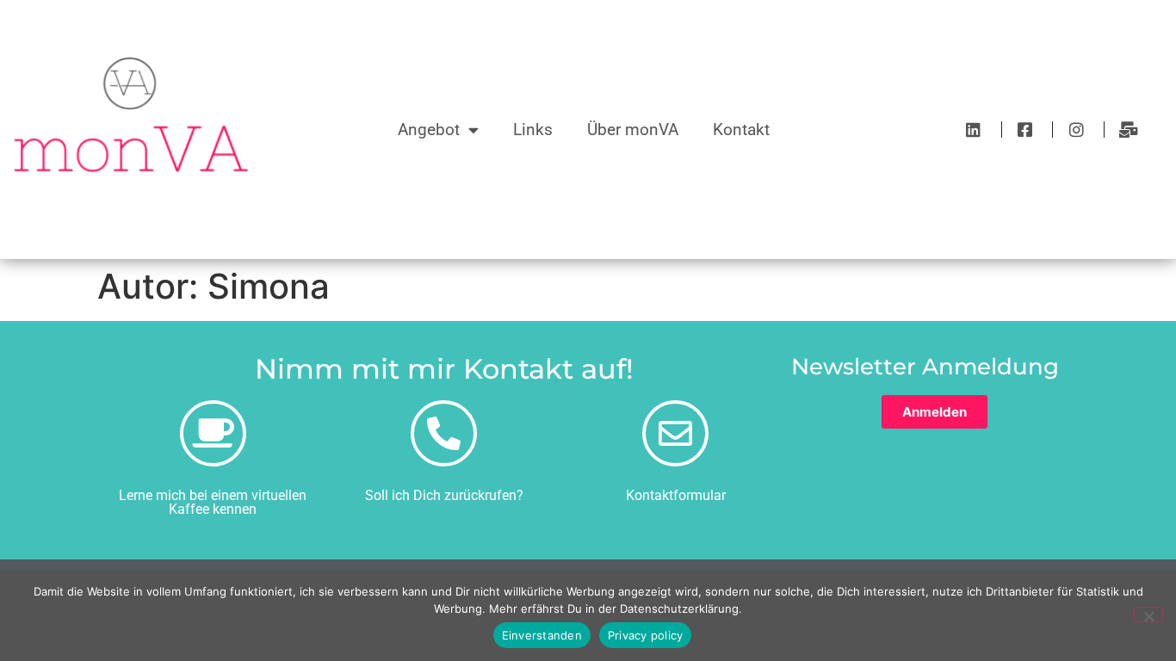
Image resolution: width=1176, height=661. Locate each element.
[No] (1148, 614)
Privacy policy (646, 635)
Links (533, 129)
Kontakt (741, 129)
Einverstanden (542, 635)
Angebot (429, 129)
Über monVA (632, 129)
